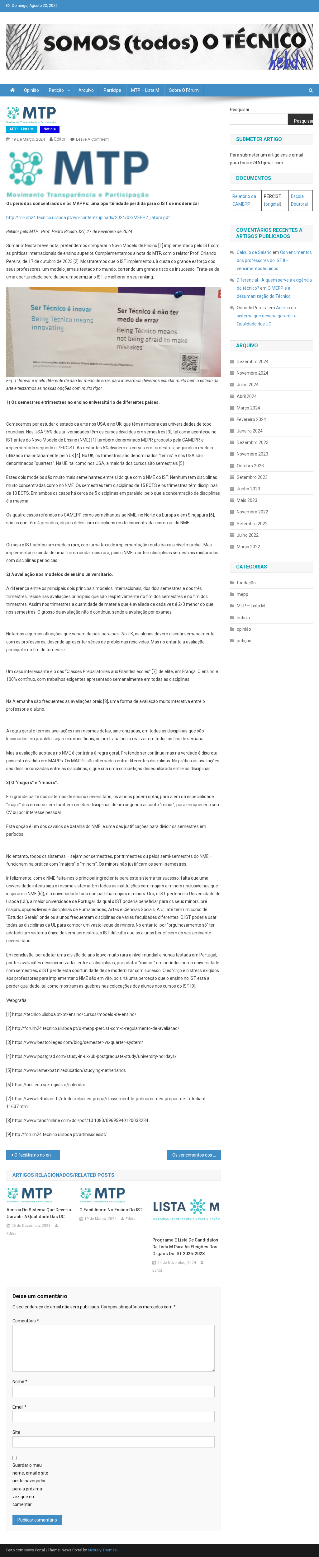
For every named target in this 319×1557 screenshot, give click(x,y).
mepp (242, 594)
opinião (244, 629)
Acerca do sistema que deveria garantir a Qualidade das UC (39, 1213)
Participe (112, 90)
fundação (246, 582)
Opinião (31, 90)
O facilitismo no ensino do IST (37, 1155)
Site (16, 1432)
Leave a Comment (92, 139)
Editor (60, 139)
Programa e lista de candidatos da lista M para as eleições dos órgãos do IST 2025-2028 (185, 1246)
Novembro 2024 (252, 373)
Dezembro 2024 (253, 361)
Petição (56, 90)
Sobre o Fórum (184, 90)
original (272, 204)
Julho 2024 (248, 384)
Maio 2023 (247, 500)
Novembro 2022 (252, 511)
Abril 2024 (247, 396)
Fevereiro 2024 (251, 419)
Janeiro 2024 (250, 430)
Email (19, 1407)
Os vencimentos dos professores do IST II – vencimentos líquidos (196, 1155)
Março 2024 (248, 407)
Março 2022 (248, 546)
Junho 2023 (248, 488)
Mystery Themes (102, 1550)
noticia (50, 129)
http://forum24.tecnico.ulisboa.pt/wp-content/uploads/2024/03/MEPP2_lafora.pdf (88, 217)
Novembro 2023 (252, 453)
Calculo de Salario (254, 252)
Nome (19, 1381)
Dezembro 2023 (253, 442)
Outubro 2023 (250, 465)
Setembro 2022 (252, 523)
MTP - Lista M (22, 129)
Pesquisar (240, 109)
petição (244, 640)
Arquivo (86, 90)
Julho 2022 (248, 535)
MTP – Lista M (145, 90)
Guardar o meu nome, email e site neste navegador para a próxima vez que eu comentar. (30, 1485)
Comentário (25, 1320)
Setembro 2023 (252, 477)
